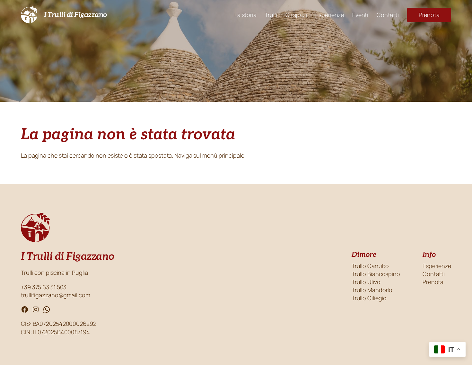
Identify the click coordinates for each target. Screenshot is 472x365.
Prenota (429, 15)
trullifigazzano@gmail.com (55, 295)
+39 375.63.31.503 (44, 287)
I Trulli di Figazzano (75, 15)
